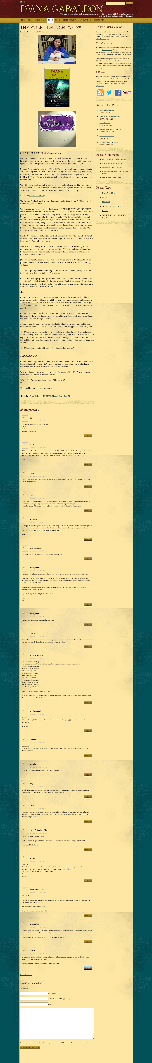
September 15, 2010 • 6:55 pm (38, 551)
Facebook (118, 92)
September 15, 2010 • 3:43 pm (38, 714)
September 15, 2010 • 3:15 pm (38, 767)
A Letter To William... (120, 159)
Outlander (106, 201)
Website (50, 1004)
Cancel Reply (24, 989)
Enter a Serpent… (105, 123)
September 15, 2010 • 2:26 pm (38, 809)
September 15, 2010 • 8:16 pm (38, 522)
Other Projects (70, 20)
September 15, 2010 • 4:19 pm (38, 658)
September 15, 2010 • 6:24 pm (38, 571)
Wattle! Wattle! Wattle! (107, 136)
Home (23, 20)
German (24, 2)
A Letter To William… (107, 110)
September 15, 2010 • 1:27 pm (38, 833)
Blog (50, 20)
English (21, 2)
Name (52, 993)
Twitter (109, 92)
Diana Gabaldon (108, 193)
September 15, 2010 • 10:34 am (38, 954)
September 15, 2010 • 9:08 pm (38, 498)
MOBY (105, 197)
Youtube (127, 92)
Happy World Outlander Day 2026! (110, 116)
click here (120, 59)
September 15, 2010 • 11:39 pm (38, 447)
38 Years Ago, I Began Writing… (110, 142)
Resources (99, 20)
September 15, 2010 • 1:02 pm (38, 861)
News (30, 20)
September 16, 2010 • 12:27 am (38, 421)
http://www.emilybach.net (29, 431)
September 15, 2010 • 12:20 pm (38, 892)
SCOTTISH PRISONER (111, 206)
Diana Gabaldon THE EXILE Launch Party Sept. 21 (50, 396)
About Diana (40, 20)
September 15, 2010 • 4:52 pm (38, 636)
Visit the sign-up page (108, 81)
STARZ (105, 210)
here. (52, 286)
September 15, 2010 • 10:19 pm (38, 476)
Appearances (86, 20)
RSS (100, 92)
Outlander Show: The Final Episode (110, 129)
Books (58, 20)
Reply (88, 435)
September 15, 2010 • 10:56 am (38, 927)
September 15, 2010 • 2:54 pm (38, 787)
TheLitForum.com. (107, 50)
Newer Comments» (26, 975)
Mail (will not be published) (59, 999)
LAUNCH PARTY (36, 195)
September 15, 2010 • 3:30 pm (38, 743)
